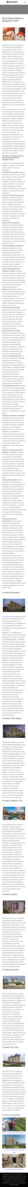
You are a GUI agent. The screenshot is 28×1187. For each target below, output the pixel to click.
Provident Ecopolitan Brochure (14, 1169)
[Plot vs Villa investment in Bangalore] (14, 1124)
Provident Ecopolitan (8, 616)
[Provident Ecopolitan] (12, 2)
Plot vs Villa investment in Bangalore (14, 1132)
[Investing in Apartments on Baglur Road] (14, 1141)
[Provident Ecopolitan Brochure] (14, 1160)
